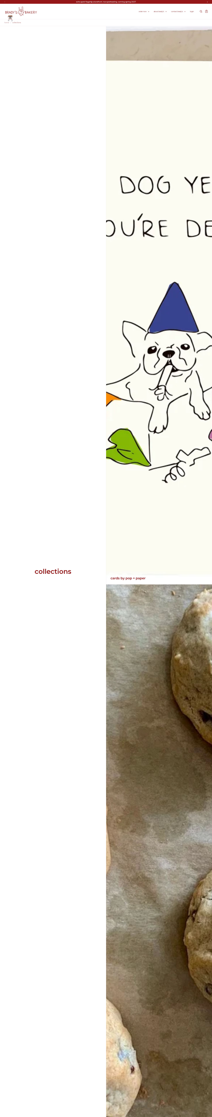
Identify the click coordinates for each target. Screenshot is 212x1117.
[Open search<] (201, 11)
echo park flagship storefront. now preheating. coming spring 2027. (106, 2)
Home (6, 23)
